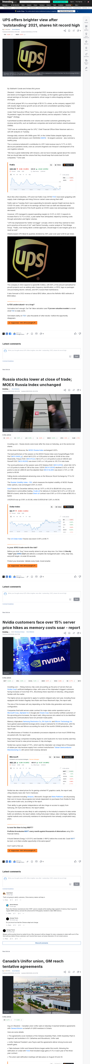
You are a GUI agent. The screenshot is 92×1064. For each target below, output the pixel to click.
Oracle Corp (44, 713)
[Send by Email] (36, 333)
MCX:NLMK (48, 470)
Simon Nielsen (14, 904)
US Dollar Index (16, 539)
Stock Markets (32, 7)
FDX (54, 197)
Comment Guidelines (8, 361)
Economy (51, 7)
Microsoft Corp (13, 713)
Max (30, 174)
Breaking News (8, 7)
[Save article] (69, 31)
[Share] (65, 31)
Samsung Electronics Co (32, 721)
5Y (26, 174)
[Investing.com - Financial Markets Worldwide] (10, 2)
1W (14, 174)
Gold (9, 489)
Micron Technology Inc (63, 721)
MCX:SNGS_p (17, 456)
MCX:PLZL (31, 459)
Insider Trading (68, 7)
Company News (77, 7)
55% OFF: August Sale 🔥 (60, 1)
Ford (28, 1051)
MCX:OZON (49, 467)
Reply (6, 900)
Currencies (17, 7)
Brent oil (36, 493)
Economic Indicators (43, 7)
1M (17, 174)
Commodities (24, 7)
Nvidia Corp (11, 689)
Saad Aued (9, 893)
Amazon (30, 797)
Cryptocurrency (59, 7)
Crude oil (36, 491)
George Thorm (14, 918)
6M (20, 174)
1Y (23, 174)
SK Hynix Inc (46, 721)
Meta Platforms (57, 797)
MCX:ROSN (23, 461)
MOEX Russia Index (36, 450)
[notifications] (85, 2)
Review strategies (34, 759)
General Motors (16, 1028)
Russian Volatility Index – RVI (21, 482)
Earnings (85, 7)
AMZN (43, 138)
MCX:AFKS (58, 465)
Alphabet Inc (24, 713)
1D (11, 174)
